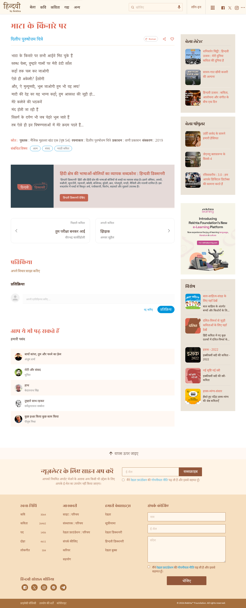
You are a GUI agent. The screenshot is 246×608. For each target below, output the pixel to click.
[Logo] (12, 7)
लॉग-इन (196, 7)
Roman (152, 39)
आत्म (35, 149)
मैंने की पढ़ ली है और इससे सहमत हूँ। (163, 480)
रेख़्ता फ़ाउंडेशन (139, 480)
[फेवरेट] (171, 38)
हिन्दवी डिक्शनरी (114, 542)
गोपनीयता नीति (159, 480)
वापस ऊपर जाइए (126, 453)
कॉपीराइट (61, 603)
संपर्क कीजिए (70, 542)
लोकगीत (33, 551)
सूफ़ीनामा (110, 524)
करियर (66, 551)
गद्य (66, 7)
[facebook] (25, 587)
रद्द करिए (148, 310)
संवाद (47, 149)
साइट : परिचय (71, 515)
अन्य (77, 7)
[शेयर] (164, 39)
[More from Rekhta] (213, 8)
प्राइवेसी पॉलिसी (28, 603)
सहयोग (67, 560)
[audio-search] (179, 7)
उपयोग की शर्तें (46, 603)
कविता (55, 7)
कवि (43, 7)
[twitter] (34, 587)
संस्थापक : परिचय (73, 524)
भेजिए (186, 580)
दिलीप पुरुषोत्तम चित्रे (27, 40)
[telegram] (63, 587)
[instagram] (44, 587)
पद (33, 533)
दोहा (33, 542)
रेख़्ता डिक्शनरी (113, 533)
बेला (33, 7)
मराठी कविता (63, 149)
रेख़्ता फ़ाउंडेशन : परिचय (76, 533)
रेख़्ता (108, 515)
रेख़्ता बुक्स (111, 551)
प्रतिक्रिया (166, 310)
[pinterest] (53, 587)
